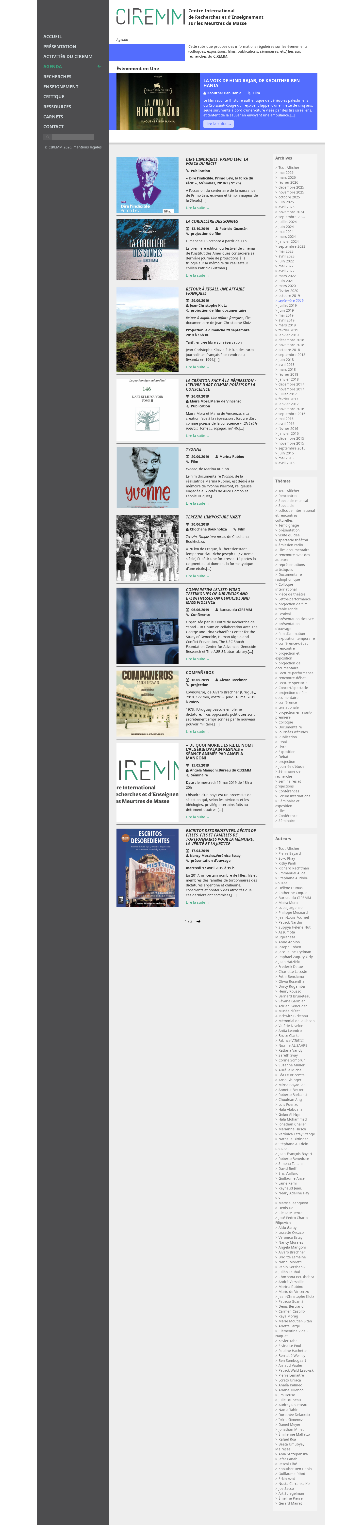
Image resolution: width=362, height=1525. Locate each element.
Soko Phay (287, 858)
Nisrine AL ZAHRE (293, 1045)
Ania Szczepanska (293, 1454)
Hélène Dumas (291, 887)
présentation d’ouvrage (287, 626)
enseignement (60, 87)
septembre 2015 (292, 448)
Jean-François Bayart (295, 1153)
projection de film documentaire (291, 695)
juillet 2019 (288, 305)
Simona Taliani (291, 1163)
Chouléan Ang (290, 1099)
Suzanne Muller (292, 1065)
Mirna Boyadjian (292, 1084)
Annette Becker (291, 1089)
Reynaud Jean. (290, 1188)
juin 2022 (286, 261)
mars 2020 (287, 285)
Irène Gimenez (291, 1419)
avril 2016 (287, 423)
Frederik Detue (291, 966)
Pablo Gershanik (292, 1267)
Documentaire (290, 727)
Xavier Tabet (289, 1340)
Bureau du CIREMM (295, 897)
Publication (288, 737)
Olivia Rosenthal (292, 981)
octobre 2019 (289, 295)
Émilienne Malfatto (294, 1434)
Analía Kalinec (290, 1385)
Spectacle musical (293, 500)
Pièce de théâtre (292, 594)
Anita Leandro (290, 1030)
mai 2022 (286, 266)
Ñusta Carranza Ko (294, 1483)
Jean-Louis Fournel (294, 917)
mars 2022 (287, 275)
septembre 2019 (291, 300)
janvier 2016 (289, 433)
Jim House (287, 1395)
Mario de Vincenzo (294, 1291)
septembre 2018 (292, 354)
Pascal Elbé (288, 1463)
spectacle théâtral (293, 540)
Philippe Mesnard (293, 912)
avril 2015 (287, 463)
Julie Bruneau (290, 1399)
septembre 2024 (292, 216)
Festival (285, 613)
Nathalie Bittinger (293, 1139)
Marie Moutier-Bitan (295, 1321)
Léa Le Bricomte (292, 1075)
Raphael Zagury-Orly (296, 956)
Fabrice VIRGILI (291, 1040)
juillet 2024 (288, 221)
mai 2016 (286, 418)
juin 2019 (286, 310)
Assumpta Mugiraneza (285, 934)
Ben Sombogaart (292, 1360)
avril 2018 (287, 364)
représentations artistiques (290, 567)
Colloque (286, 722)
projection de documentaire (287, 665)
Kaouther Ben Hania (295, 1468)
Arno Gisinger (290, 1079)
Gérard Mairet (290, 1503)
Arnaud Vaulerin (292, 1365)
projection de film (293, 604)
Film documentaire (294, 549)
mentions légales (87, 147)
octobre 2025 (289, 197)
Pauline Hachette (293, 1350)
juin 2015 (286, 453)
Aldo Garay (287, 1227)
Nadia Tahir (288, 1409)
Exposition (287, 751)
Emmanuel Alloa (292, 873)
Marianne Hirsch (292, 1129)
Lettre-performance (295, 599)
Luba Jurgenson (292, 907)
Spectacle (286, 505)
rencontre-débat (292, 677)
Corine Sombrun (292, 1060)
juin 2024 (286, 226)
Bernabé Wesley (292, 1355)
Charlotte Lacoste (293, 971)
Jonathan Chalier (292, 1124)
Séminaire (287, 820)
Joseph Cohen (290, 947)
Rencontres (288, 495)
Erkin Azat (287, 1478)
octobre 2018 (289, 349)
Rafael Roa (287, 1439)
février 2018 (288, 374)
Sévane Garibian (292, 1001)
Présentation (59, 46)
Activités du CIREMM (68, 56)
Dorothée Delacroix (294, 1414)
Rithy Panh (287, 863)
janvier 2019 (289, 335)
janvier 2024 (289, 241)
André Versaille (291, 1281)
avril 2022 (287, 271)
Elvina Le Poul (290, 1345)
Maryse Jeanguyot (293, 1203)
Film (282, 810)
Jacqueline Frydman (295, 951)
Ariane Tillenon (291, 1390)
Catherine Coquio (293, 892)
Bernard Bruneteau (295, 996)
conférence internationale (287, 705)
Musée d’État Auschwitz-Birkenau (291, 1013)
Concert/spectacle (293, 687)
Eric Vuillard (288, 1173)
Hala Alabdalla (290, 1109)
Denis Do (286, 1207)
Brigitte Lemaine (292, 1257)
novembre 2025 (291, 192)
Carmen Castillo (292, 1311)
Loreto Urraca (290, 1380)
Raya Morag (288, 1316)
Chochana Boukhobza (296, 1276)
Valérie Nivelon (291, 1025)
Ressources (57, 107)
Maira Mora (288, 902)
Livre (282, 746)
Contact (53, 126)
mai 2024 (286, 231)
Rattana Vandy (290, 1050)
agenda (52, 66)
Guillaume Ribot (292, 1473)
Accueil (52, 36)
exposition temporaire (297, 638)
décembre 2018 (291, 339)
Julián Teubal (289, 1271)
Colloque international (286, 587)
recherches (57, 77)
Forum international (295, 796)
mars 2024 (287, 236)
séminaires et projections (288, 783)
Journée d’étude (291, 766)
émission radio (291, 545)
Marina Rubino (291, 1286)
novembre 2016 (291, 408)
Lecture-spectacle (293, 682)
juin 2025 (286, 202)
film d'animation (292, 633)
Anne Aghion (289, 942)
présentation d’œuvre (296, 618)
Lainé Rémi (288, 1183)
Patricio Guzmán (292, 1301)
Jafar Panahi (288, 1459)
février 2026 (288, 182)
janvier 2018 (289, 379)
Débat (283, 756)
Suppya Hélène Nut (295, 927)
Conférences (289, 791)
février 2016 (288, 428)
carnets (53, 117)
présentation (289, 530)
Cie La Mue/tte (290, 1212)
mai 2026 (286, 172)
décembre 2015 (291, 438)
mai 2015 (286, 458)
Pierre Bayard (290, 853)
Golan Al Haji (289, 1114)
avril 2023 (287, 256)
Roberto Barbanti (293, 1094)
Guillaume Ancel (292, 1178)
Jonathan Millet (291, 1429)
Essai (283, 741)
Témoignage (289, 525)
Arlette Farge (289, 1326)
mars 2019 (287, 325)
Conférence (288, 815)
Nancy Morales (291, 1242)
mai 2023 (286, 251)
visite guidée (289, 535)
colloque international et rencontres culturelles (295, 515)
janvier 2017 (289, 403)
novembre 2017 (291, 389)
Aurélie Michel (290, 1070)
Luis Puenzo (288, 1104)
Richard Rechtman (294, 868)
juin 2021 (286, 280)
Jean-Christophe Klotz (296, 1296)
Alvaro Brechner (292, 1252)
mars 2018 (287, 369)
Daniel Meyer (289, 1424)
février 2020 (288, 290)
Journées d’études (293, 732)
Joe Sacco (286, 1488)
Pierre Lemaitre (291, 1375)
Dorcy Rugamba (292, 986)
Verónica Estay (290, 1237)
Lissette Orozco (291, 1232)
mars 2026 (287, 177)
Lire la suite (216, 124)
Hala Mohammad (293, 1119)
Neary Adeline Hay (294, 1193)
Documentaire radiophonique (288, 577)
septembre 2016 (292, 413)
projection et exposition (287, 655)
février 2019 (288, 330)
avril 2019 (287, 320)
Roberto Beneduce (294, 1158)
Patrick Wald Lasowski (296, 1370)
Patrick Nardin (290, 922)
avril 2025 (287, 207)
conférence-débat (293, 643)
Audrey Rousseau (293, 1404)
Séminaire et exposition (287, 803)
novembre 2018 (291, 344)
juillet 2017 (288, 394)
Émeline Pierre (291, 1498)
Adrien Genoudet (293, 1006)
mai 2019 (286, 315)
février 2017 (288, 399)
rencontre (287, 648)
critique (53, 96)
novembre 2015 (291, 443)
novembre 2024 (291, 211)
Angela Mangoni (292, 1247)
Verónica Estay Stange (297, 1134)
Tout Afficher (289, 167)
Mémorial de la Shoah (297, 1020)
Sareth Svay (288, 1055)
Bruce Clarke (289, 1035)
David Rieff (287, 1168)
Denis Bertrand (291, 1306)
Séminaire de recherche (287, 774)
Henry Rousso (290, 991)
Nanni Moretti (290, 1262)
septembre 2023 (292, 246)
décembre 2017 (291, 384)
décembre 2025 (291, 187)
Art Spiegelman (291, 1493)
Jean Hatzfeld (289, 961)
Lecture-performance (296, 673)
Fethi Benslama (291, 976)
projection (287, 761)
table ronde (288, 609)
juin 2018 (286, 359)
